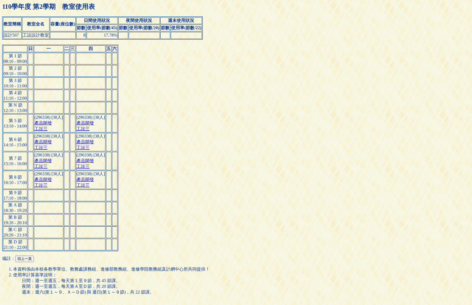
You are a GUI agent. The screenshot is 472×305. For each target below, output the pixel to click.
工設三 (41, 128)
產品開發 (43, 123)
